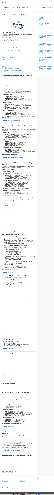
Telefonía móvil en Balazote (7, 67)
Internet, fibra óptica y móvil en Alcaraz (7, 472)
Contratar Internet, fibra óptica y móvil (10, 205)
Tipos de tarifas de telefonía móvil (9, 69)
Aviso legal (3, 486)
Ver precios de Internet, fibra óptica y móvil (11, 50)
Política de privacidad (5, 487)
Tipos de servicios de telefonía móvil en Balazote (12, 68)
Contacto (3, 485)
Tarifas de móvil (11, 7)
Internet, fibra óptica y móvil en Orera (45, 43)
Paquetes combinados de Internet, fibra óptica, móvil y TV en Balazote (14, 71)
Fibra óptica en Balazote (6, 60)
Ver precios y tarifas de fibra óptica (9, 231)
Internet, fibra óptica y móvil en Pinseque (45, 35)
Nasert (4, 2)
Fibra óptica (6, 7)
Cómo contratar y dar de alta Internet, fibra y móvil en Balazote (13, 58)
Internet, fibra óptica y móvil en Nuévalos (45, 44)
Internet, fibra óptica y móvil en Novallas (45, 45)
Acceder (20, 480)
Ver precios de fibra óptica (8, 272)
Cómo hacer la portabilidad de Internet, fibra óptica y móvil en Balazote (14, 59)
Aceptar (39, 494)
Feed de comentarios (22, 482)
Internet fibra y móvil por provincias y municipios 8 (9, 471)
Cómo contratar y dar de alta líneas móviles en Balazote (13, 70)
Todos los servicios (4, 9)
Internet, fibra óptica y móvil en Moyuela (45, 56)
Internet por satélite (33, 7)
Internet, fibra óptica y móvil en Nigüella (45, 50)
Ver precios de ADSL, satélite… (9, 348)
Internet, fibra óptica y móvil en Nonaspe (45, 46)
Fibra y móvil (18, 7)
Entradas (3, 482)
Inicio (1, 7)
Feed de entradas (22, 481)
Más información (34, 494)
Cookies (3, 488)
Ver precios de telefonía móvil (8, 370)
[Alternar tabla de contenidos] (25, 56)
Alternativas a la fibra (6, 66)
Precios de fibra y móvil (43, 19)
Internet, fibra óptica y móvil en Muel (45, 53)
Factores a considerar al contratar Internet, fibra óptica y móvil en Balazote (14, 72)
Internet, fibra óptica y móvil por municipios (44, 7)
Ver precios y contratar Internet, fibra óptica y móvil (13, 157)
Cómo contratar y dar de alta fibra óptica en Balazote (12, 65)
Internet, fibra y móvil (25, 7)
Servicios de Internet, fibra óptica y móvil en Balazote (11, 57)
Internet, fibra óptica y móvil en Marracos (45, 68)
